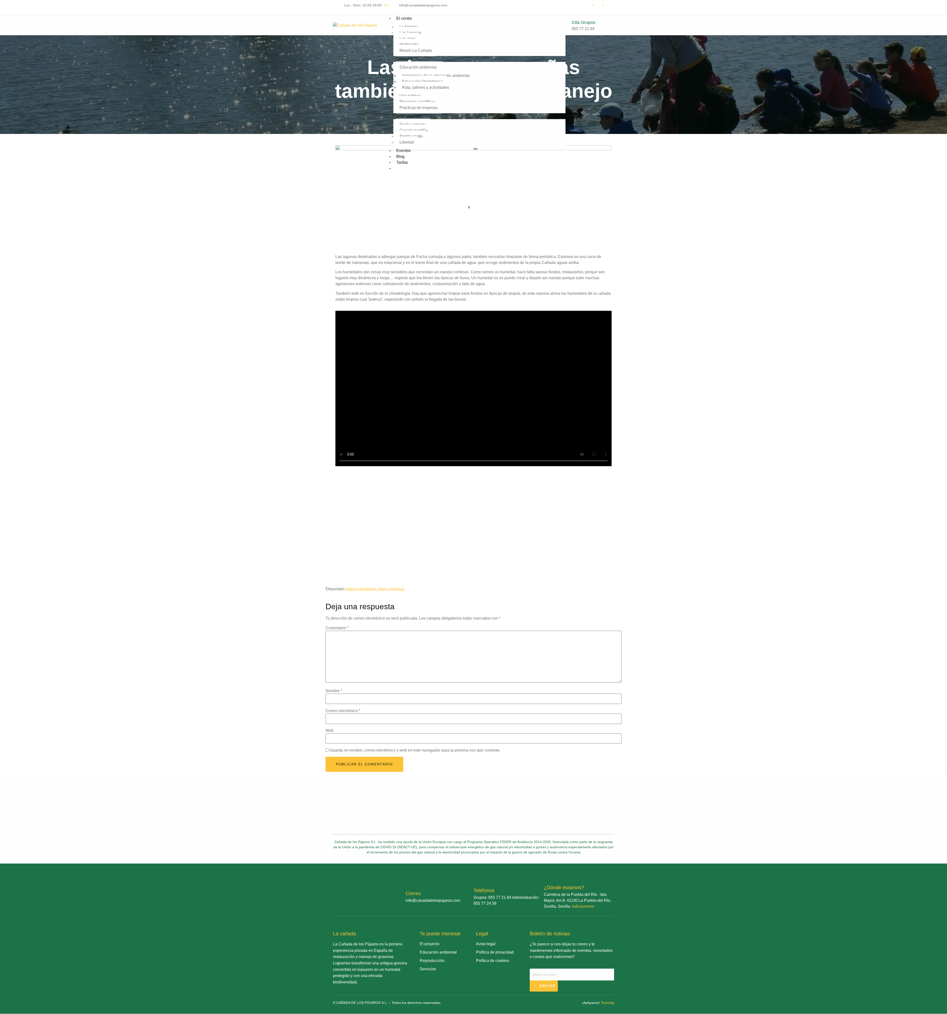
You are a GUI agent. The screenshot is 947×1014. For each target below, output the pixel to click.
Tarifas (402, 162)
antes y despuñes (361, 589)
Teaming (607, 1003)
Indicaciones (583, 906)
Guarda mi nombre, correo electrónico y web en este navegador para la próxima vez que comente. (415, 750)
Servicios (404, 59)
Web (330, 731)
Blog (400, 156)
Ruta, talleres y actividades (425, 87)
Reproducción (408, 116)
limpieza (396, 589)
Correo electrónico (343, 711)
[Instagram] (439, 982)
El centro (404, 18)
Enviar (546, 986)
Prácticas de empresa (418, 108)
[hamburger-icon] (555, 20)
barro (382, 589)
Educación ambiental (418, 67)
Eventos (403, 150)
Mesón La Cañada (416, 50)
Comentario (337, 628)
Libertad (407, 142)
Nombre (334, 691)
